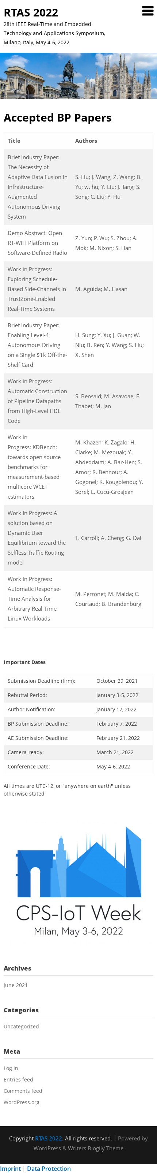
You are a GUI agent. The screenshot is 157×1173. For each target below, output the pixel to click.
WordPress (47, 1148)
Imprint (10, 1169)
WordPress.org (21, 1102)
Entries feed (18, 1079)
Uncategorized (21, 1026)
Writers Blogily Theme (95, 1148)
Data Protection (49, 1169)
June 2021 (16, 985)
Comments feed (23, 1090)
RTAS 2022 (31, 12)
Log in (11, 1068)
